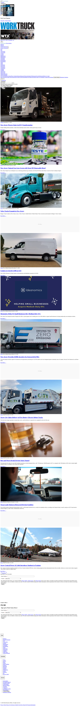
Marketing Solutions (64, 77)
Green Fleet (2, 51)
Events (37, 76)
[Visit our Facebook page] (1, 605)
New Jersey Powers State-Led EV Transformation (16, 125)
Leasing (2, 53)
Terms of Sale (14, 704)
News (9, 1)
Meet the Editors (28, 77)
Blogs (7, 76)
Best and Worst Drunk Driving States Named (14, 460)
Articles (12, 1)
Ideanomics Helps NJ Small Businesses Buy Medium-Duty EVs (20, 314)
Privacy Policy (3, 704)
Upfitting (2, 69)
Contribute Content (44, 77)
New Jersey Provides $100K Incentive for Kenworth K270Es (19, 357)
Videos (9, 76)
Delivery (2, 44)
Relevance (9, 86)
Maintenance (3, 56)
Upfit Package (22, 77)
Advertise (34, 77)
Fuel (1, 49)
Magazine (22, 76)
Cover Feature (5, 1)
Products (18, 76)
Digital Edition (8, 20)
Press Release (50, 77)
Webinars (40, 76)
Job (43, 76)
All (1, 85)
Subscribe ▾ (3, 3)
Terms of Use (9, 704)
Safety (1, 62)
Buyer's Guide (47, 76)
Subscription (2, 77)
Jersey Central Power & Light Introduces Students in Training (20, 565)
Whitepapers (33, 76)
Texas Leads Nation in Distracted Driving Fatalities (16, 505)
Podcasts (26, 76)
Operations (2, 58)
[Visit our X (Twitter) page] (3, 605)
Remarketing (3, 60)
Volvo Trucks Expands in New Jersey (12, 211)
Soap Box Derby (16, 77)
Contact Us (38, 77)
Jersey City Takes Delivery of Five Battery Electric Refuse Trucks (21, 417)
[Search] (12, 83)
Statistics (29, 76)
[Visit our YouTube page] (5, 605)
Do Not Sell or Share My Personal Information (26, 704)
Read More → (3, 129)
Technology (2, 67)
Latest (5, 86)
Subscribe (2, 20)
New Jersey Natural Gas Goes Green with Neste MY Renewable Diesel (23, 168)
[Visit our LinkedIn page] (2, 605)
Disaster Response (4, 46)
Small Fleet (2, 64)
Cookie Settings (57, 77)
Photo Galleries (14, 76)
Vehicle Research (3, 73)
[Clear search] (13, 83)
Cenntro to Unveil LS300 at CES (10, 271)
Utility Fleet (2, 71)
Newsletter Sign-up (9, 77)
